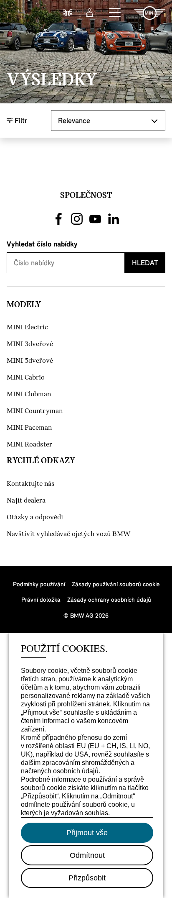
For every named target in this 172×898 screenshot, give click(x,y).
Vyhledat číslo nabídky (42, 244)
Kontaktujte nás (31, 484)
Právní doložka (41, 599)
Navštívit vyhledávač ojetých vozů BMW (69, 534)
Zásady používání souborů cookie (115, 584)
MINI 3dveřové (30, 344)
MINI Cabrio (26, 378)
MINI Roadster (29, 445)
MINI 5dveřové (30, 361)
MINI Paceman (29, 428)
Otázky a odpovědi (35, 517)
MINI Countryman (35, 411)
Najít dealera (26, 501)
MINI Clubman (29, 394)
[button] (115, 13)
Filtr (20, 120)
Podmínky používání (39, 584)
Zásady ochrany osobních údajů (109, 599)
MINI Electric (27, 327)
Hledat (145, 262)
